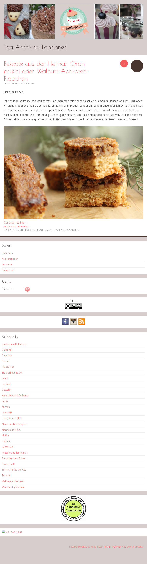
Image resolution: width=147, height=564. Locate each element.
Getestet (6, 389)
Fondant (6, 383)
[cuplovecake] (73, 21)
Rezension (7, 446)
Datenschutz (8, 270)
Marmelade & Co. (11, 429)
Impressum (8, 264)
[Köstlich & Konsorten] (73, 520)
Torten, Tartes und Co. (14, 469)
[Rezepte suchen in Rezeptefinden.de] (12, 531)
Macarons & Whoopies (14, 424)
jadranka (29, 83)
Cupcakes (7, 355)
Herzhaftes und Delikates (15, 395)
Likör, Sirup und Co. (12, 418)
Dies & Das (8, 366)
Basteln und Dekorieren (14, 344)
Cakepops (7, 349)
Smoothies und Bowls (13, 458)
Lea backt (7, 412)
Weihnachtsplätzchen (67, 230)
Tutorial (6, 475)
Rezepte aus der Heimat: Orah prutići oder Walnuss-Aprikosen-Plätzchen (46, 71)
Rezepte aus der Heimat (16, 226)
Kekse (5, 401)
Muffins (5, 435)
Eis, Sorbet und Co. (12, 372)
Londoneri (9, 230)
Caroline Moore (135, 546)
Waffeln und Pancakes (13, 481)
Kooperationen (10, 258)
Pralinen (6, 441)
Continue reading (16, 222)
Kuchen (6, 406)
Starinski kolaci (24, 230)
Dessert (6, 361)
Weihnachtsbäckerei (44, 230)
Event (5, 378)
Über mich (7, 252)
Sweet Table (8, 463)
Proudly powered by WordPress (85, 546)
